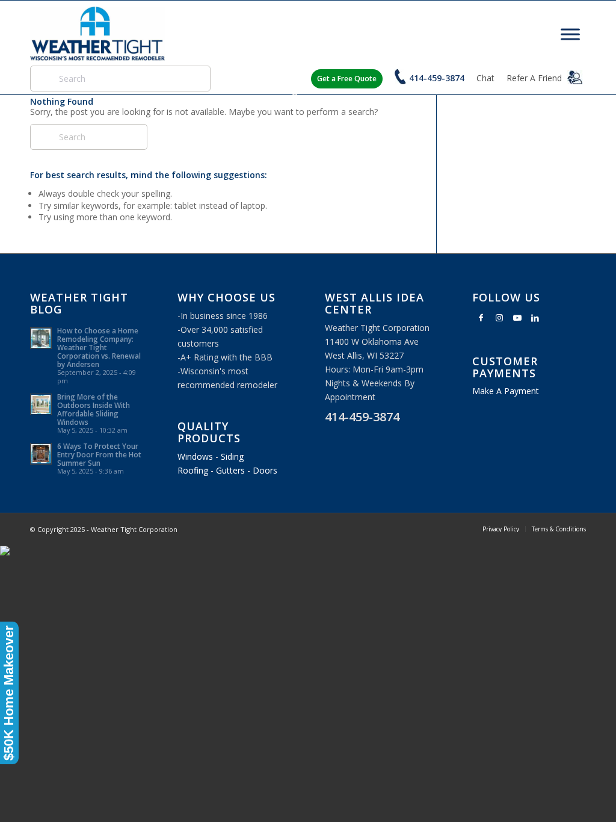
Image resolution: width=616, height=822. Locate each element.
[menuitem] (500, 529)
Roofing (192, 470)
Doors (265, 470)
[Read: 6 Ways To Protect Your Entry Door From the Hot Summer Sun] (41, 454)
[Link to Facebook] (481, 318)
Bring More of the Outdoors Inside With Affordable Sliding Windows (93, 409)
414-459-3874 (436, 78)
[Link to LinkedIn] (535, 318)
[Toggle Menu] (570, 34)
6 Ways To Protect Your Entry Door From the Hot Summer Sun (99, 454)
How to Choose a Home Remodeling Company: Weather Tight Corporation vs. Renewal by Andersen (99, 347)
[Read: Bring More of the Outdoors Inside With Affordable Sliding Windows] (41, 404)
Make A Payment (505, 391)
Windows (195, 456)
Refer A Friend (535, 78)
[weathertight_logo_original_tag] (97, 34)
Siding (232, 456)
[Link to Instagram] (499, 318)
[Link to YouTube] (517, 318)
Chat (485, 78)
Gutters (230, 470)
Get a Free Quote (347, 78)
